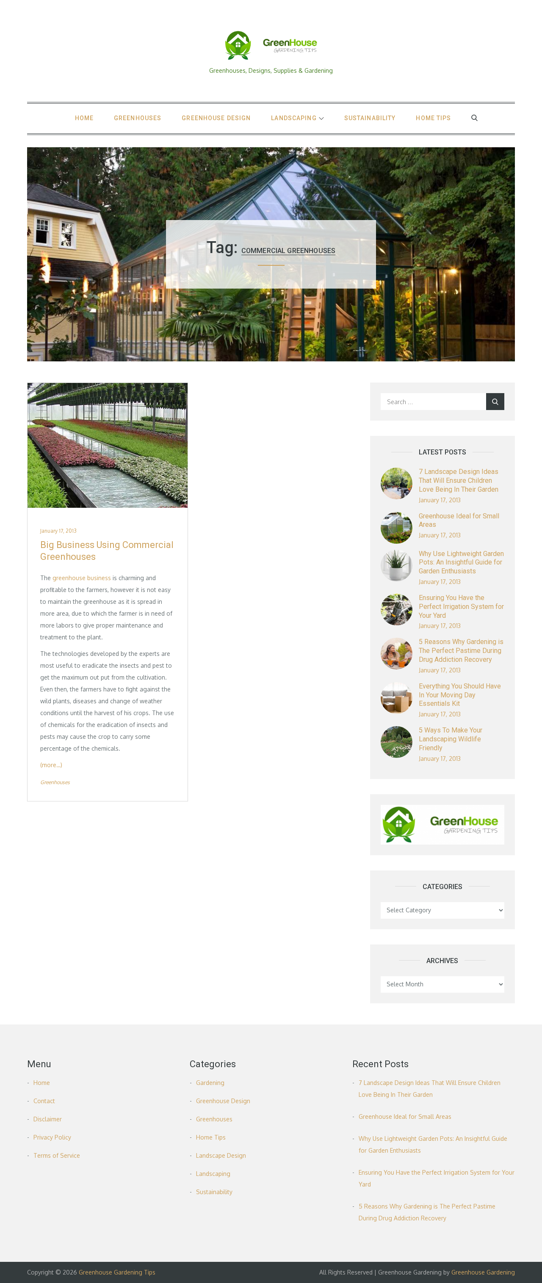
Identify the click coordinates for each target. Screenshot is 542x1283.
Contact (44, 1100)
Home (84, 118)
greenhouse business (82, 577)
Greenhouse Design (216, 118)
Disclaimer (47, 1119)
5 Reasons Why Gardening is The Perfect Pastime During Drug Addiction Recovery (461, 651)
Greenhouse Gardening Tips (117, 1272)
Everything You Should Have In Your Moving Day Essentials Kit (460, 695)
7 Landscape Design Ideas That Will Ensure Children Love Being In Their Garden (458, 480)
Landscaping (293, 118)
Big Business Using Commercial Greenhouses (107, 551)
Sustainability (370, 118)
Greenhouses (137, 118)
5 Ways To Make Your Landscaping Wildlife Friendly (450, 739)
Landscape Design (221, 1155)
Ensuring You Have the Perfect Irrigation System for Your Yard (461, 606)
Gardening (210, 1082)
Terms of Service (56, 1155)
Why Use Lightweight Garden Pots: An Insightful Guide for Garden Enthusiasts (461, 562)
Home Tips (433, 118)
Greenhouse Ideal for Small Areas (405, 1116)
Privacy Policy (52, 1137)
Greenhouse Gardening (483, 1272)
